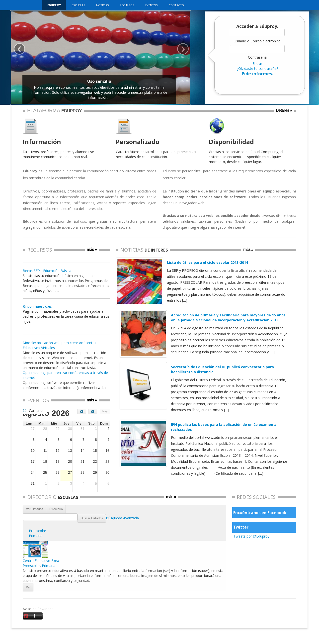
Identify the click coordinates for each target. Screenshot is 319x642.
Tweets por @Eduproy (251, 536)
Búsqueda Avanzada (122, 517)
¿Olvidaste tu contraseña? (257, 68)
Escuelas (78, 5)
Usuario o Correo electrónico (257, 41)
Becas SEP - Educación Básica (47, 270)
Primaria (35, 535)
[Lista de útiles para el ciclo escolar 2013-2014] (139, 281)
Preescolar (37, 530)
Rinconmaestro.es (37, 306)
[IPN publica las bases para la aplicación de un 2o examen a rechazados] (143, 443)
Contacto (176, 5)
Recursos (127, 5)
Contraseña (257, 57)
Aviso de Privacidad (38, 608)
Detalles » (284, 110)
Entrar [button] (257, 63)
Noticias (102, 5)
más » (92, 249)
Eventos (151, 5)
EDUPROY (54, 5)
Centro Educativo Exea (41, 560)
